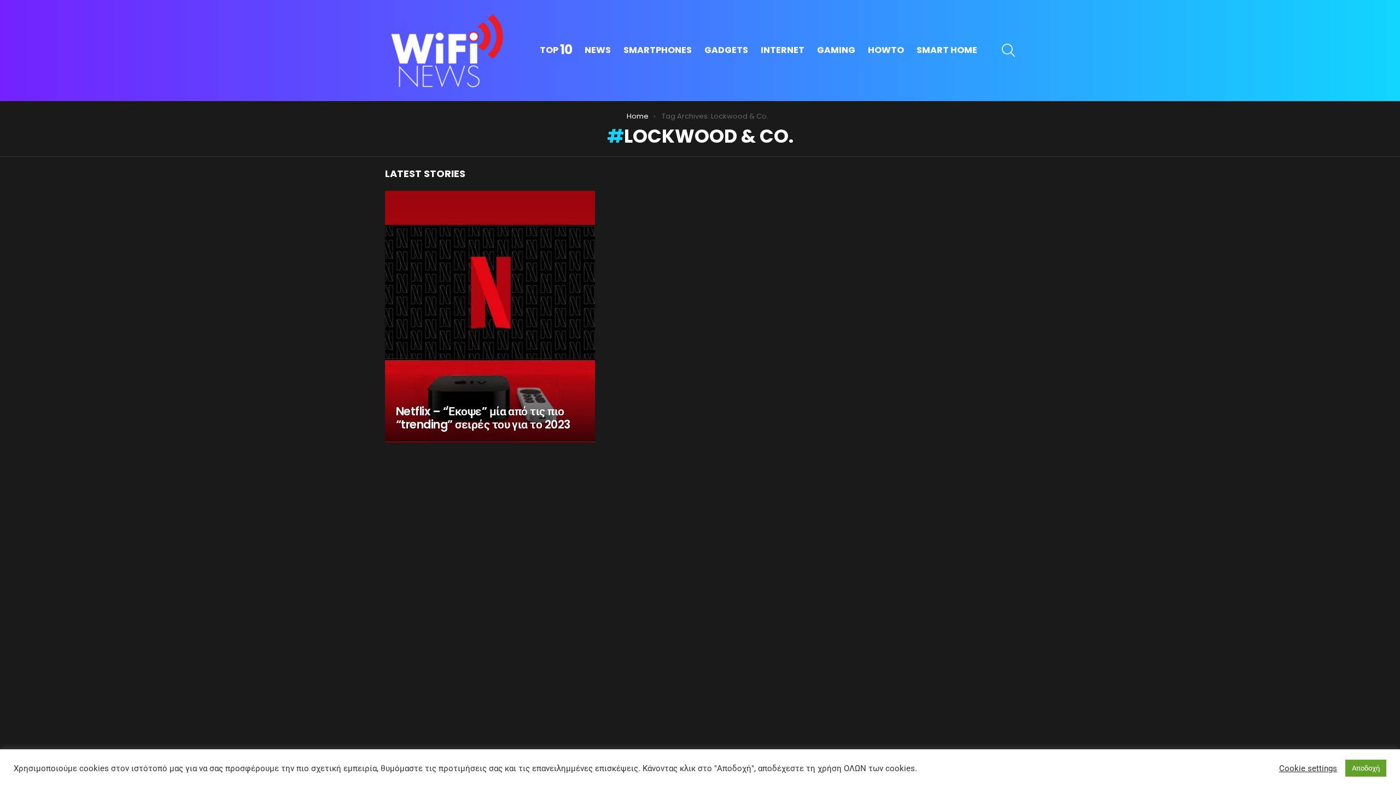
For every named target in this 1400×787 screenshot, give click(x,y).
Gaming (836, 50)
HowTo (886, 50)
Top (556, 50)
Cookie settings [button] (1308, 768)
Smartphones (657, 50)
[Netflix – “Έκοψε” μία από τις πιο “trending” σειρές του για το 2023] (490, 316)
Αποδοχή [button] (1366, 768)
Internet (782, 50)
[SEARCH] (1008, 50)
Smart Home (947, 50)
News (598, 50)
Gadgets (726, 50)
